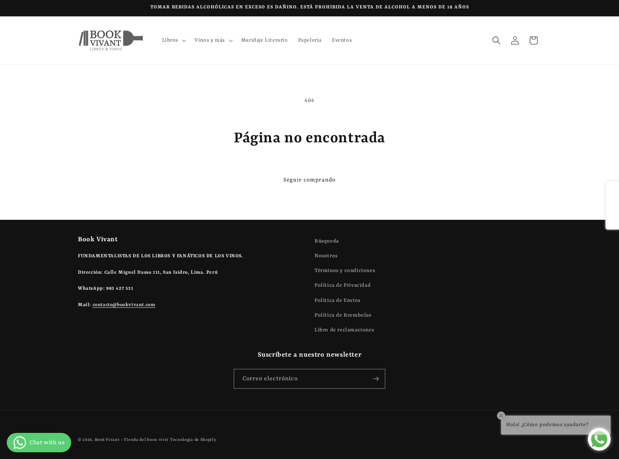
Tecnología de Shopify (193, 440)
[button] (173, 40)
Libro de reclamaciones (344, 330)
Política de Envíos (337, 301)
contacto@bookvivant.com (124, 305)
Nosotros (326, 256)
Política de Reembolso (343, 315)
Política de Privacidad (343, 285)
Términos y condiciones (345, 271)
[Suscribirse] (375, 379)
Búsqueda (327, 241)
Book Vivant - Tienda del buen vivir (132, 440)
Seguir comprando (309, 180)
